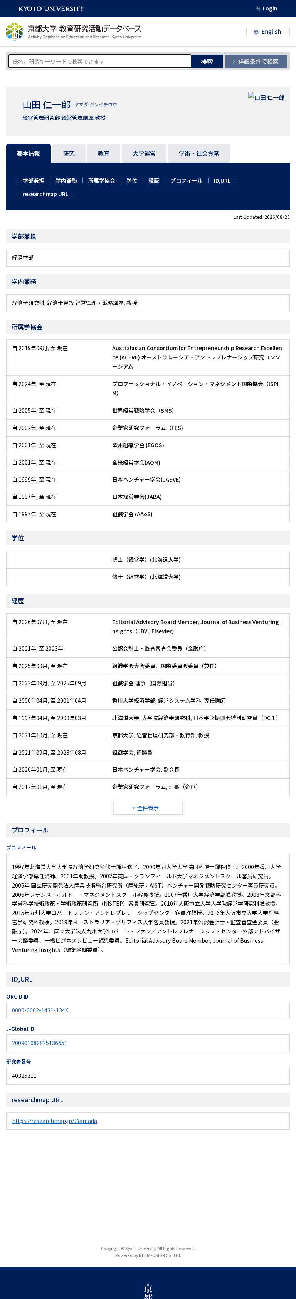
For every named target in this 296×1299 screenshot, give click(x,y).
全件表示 (148, 808)
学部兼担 (33, 180)
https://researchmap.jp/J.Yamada (54, 1120)
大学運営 (144, 153)
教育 (103, 153)
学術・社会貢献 (199, 153)
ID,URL (222, 180)
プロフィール (186, 180)
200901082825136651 (39, 1043)
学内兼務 (66, 180)
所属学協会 (101, 180)
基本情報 (28, 153)
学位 (131, 180)
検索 (207, 61)
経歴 (153, 180)
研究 (69, 153)
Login (270, 8)
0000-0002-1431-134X (40, 1010)
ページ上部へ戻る (281, 1284)
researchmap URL (45, 193)
